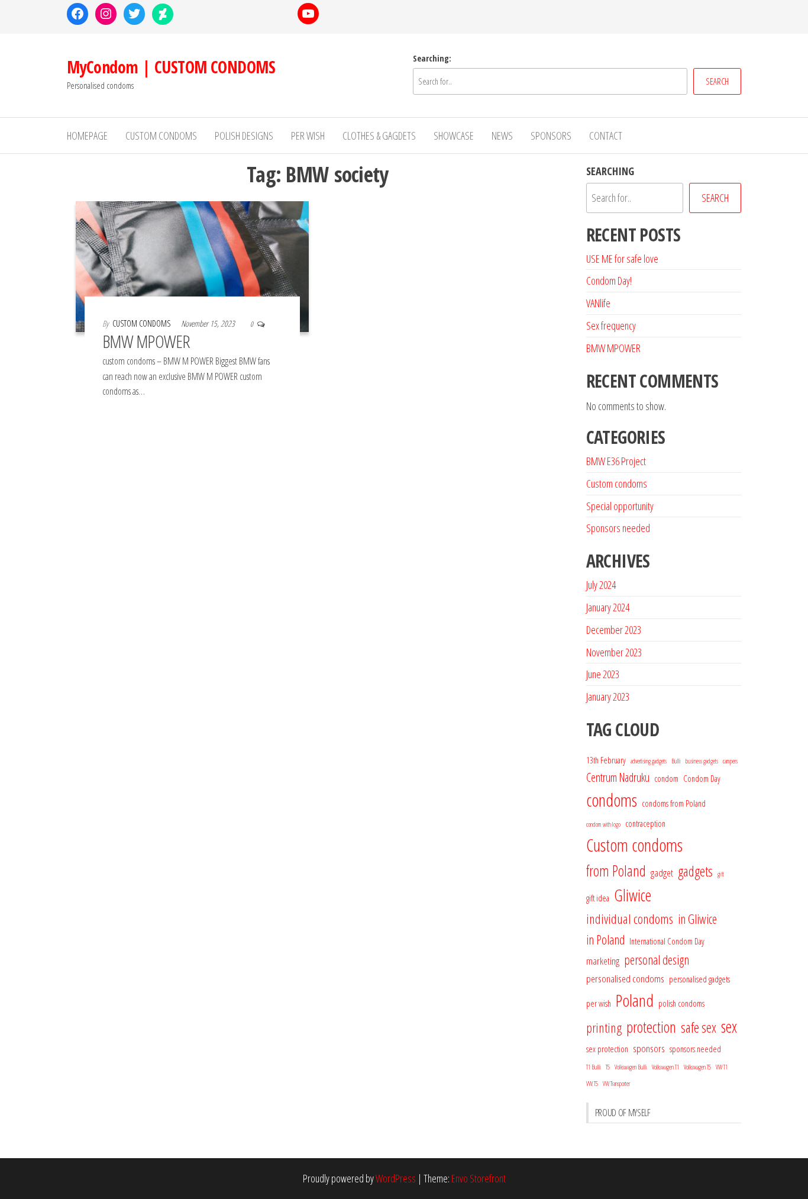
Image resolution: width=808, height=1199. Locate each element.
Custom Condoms (161, 135)
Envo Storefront (478, 1178)
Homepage (87, 135)
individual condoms (629, 919)
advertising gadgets (649, 761)
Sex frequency (611, 325)
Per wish (308, 135)
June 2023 (602, 674)
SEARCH (717, 81)
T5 (608, 1067)
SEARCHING (610, 171)
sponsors (649, 1048)
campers (730, 761)
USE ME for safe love (622, 259)
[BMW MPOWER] (192, 265)
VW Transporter (616, 1083)
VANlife (598, 303)
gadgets (695, 871)
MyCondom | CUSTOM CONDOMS (171, 67)
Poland (635, 1000)
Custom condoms (616, 483)
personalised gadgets (699, 979)
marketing (602, 961)
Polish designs (244, 135)
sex (729, 1026)
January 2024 (607, 607)
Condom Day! (609, 280)
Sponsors (551, 135)
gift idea (597, 898)
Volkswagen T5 (697, 1067)
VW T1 (722, 1067)
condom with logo (603, 824)
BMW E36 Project (616, 461)
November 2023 (614, 652)
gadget (662, 872)
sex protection (607, 1049)
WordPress (396, 1178)
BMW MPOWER (146, 341)
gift (720, 874)
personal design (656, 959)
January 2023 (607, 696)
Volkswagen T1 (665, 1067)
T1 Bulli (593, 1067)
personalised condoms (625, 978)
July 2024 (601, 585)
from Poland (616, 870)
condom (666, 778)
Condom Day (701, 778)
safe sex (698, 1027)
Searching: (432, 58)
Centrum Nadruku (617, 777)
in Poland (605, 939)
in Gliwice (697, 918)
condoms (611, 800)
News (502, 135)
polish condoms (681, 1003)
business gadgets (702, 761)
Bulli (676, 761)
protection (651, 1026)
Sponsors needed (618, 528)
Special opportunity (620, 506)
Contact (605, 135)
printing (604, 1027)
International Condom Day (666, 941)
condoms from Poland (674, 803)
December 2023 (613, 630)
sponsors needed (695, 1049)
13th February (606, 760)
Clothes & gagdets (379, 135)
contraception (645, 823)
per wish (598, 1003)
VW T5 (592, 1083)
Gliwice (632, 895)
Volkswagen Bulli (631, 1067)
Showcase (454, 135)
